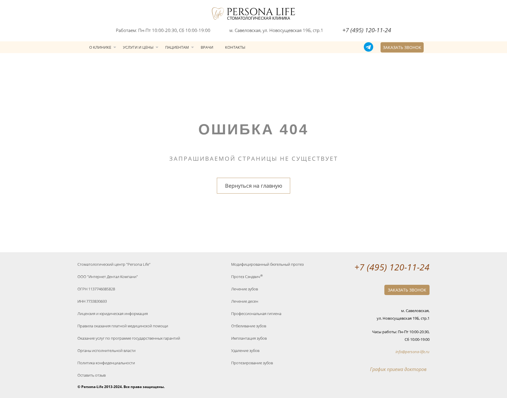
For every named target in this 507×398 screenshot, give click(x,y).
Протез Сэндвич (247, 276)
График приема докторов (398, 369)
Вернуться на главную (253, 185)
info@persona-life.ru (413, 351)
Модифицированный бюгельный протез (267, 264)
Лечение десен (244, 301)
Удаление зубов (245, 350)
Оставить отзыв (91, 375)
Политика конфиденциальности (106, 362)
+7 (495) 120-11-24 (366, 30)
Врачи (207, 47)
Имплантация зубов (249, 338)
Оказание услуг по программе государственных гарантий (128, 338)
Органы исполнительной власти (106, 350)
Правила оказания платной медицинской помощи (122, 325)
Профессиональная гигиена (256, 313)
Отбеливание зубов (248, 325)
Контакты (235, 47)
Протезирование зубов (252, 362)
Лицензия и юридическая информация (112, 313)
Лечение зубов (244, 289)
